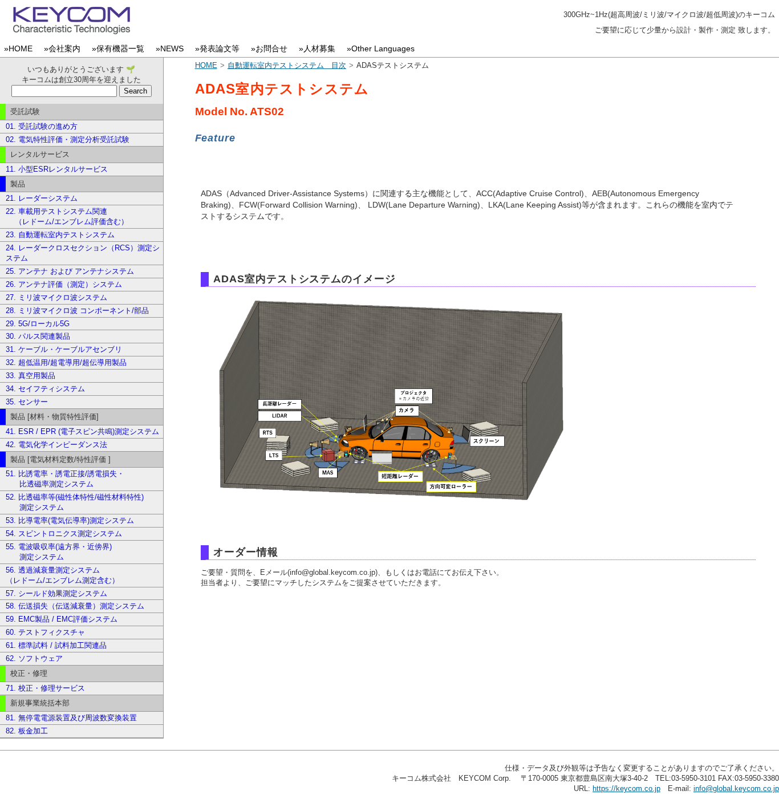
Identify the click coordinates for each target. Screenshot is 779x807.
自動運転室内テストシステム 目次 (287, 65)
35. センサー (27, 402)
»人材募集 (319, 48)
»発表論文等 (219, 48)
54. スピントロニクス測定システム (64, 533)
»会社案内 (64, 48)
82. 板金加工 (27, 731)
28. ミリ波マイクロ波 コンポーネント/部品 (77, 310)
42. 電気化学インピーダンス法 (56, 444)
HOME (206, 65)
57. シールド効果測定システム (56, 593)
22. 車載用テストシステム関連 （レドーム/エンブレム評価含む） (67, 216)
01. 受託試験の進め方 (42, 126)
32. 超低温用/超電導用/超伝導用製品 (66, 362)
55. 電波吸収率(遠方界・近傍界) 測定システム (59, 551)
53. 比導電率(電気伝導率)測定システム (70, 520)
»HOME (20, 48)
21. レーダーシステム (42, 198)
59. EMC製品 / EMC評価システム (61, 619)
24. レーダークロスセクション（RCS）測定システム (83, 253)
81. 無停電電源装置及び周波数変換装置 (71, 717)
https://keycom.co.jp (626, 788)
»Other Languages (383, 48)
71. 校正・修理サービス (45, 688)
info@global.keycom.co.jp (736, 788)
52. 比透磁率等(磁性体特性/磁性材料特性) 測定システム (75, 502)
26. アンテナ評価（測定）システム (64, 284)
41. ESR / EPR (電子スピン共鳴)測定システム (82, 431)
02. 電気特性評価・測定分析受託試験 (67, 139)
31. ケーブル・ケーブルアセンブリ (64, 349)
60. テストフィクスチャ (45, 632)
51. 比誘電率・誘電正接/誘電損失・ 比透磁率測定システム (65, 478)
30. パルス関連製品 (38, 336)
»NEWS (172, 48)
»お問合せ (271, 48)
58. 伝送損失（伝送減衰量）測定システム (75, 606)
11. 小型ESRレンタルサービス (57, 169)
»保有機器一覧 (120, 48)
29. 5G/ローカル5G (38, 323)
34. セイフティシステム (45, 388)
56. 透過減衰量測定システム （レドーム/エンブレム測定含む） (62, 575)
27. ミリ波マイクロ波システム (56, 297)
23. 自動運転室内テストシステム (60, 234)
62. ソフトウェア (34, 658)
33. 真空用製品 (30, 375)
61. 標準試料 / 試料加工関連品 (56, 645)
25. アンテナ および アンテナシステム (70, 271)
